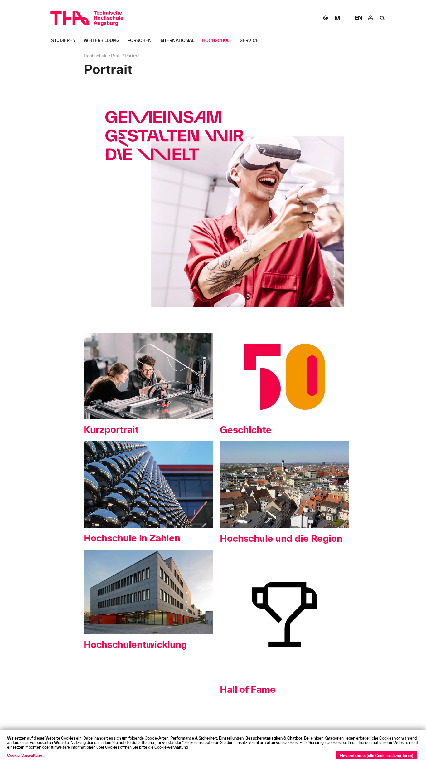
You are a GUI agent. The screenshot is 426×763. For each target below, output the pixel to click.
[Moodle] (337, 18)
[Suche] (382, 18)
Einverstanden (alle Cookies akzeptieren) (376, 755)
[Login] (370, 18)
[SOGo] (326, 18)
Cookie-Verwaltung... (26, 755)
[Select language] (359, 18)
